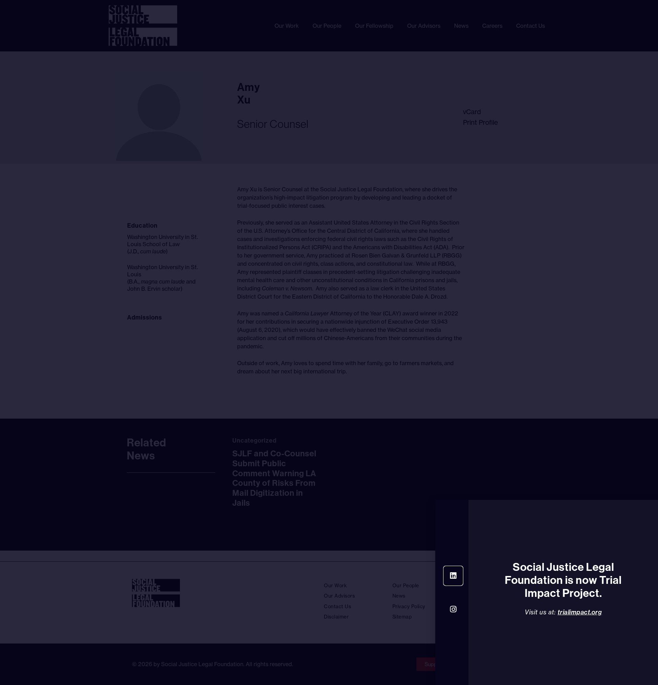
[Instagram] (453, 609)
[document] (329, 342)
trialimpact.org (580, 612)
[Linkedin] (453, 576)
